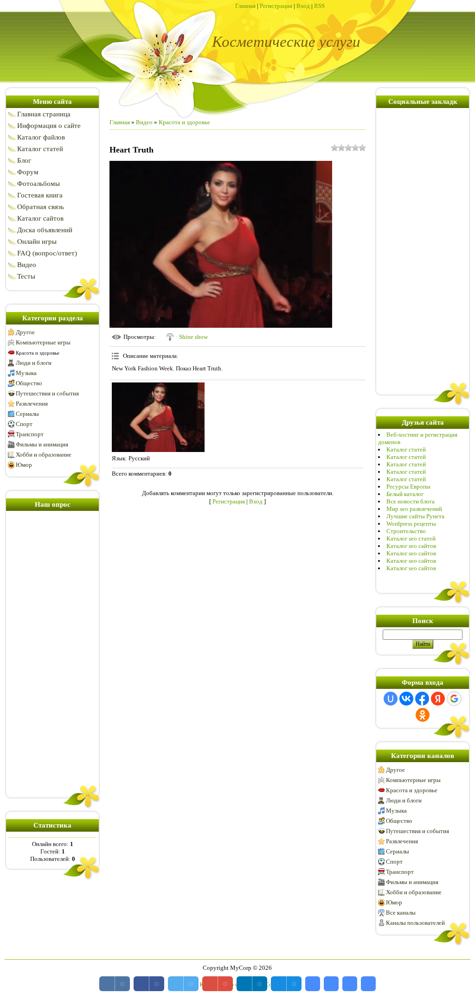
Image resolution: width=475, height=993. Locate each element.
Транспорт (30, 434)
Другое (25, 332)
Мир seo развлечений (414, 508)
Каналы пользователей (415, 922)
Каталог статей (406, 449)
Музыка (26, 372)
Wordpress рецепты (411, 523)
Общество (29, 383)
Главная (245, 5)
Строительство (406, 531)
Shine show (193, 336)
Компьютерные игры (43, 342)
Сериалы (27, 413)
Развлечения (32, 403)
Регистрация (276, 5)
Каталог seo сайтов (411, 545)
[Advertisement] (52, 652)
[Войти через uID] (391, 699)
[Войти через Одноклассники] (423, 715)
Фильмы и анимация (42, 444)
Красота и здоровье (37, 353)
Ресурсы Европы (408, 486)
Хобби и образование (43, 454)
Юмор (24, 464)
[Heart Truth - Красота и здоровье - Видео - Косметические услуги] (312, 983)
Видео (144, 122)
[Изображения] (158, 417)
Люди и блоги (33, 362)
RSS (319, 5)
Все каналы (401, 912)
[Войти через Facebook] (422, 699)
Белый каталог (405, 493)
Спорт (24, 423)
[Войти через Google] (454, 698)
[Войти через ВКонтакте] (406, 699)
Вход (303, 5)
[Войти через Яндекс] (438, 699)
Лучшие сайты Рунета (415, 516)
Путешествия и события (47, 393)
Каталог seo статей (411, 538)
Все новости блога (410, 501)
